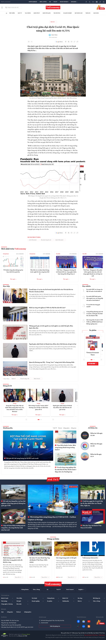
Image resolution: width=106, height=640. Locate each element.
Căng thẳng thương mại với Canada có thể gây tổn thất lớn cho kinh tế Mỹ (94, 313)
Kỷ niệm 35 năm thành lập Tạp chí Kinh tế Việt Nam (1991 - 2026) (40, 560)
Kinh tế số (37, 13)
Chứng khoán (33, 1)
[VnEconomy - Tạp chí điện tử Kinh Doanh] (53, 584)
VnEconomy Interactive (90, 558)
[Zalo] (93, 2)
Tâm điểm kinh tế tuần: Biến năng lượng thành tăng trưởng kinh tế (65, 447)
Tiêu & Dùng (43, 1)
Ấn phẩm (92, 330)
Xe (50, 1)
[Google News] (104, 2)
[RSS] (88, 626)
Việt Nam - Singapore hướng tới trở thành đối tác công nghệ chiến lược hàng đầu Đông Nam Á (66, 272)
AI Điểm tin (92, 428)
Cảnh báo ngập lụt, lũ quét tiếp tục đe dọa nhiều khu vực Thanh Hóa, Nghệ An (92, 503)
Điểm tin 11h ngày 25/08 (96, 445)
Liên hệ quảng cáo (55, 626)
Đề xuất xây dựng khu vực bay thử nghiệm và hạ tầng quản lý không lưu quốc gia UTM (13, 503)
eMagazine (73, 428)
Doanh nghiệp (67, 13)
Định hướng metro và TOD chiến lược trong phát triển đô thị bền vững (12, 560)
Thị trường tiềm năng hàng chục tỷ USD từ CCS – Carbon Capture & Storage (52, 518)
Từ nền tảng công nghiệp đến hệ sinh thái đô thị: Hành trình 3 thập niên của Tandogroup (65, 470)
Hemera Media (26, 634)
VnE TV (55, 1)
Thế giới (88, 13)
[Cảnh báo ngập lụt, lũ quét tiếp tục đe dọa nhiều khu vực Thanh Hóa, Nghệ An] (93, 492)
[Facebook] (86, 2)
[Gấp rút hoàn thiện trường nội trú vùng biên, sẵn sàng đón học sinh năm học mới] (13, 516)
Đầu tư (20, 13)
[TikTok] (100, 2)
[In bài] (29, 41)
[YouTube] (97, 2)
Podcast (60, 428)
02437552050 (44, 622)
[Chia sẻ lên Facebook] (66, 41)
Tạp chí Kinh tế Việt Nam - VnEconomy (94, 635)
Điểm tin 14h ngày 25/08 (96, 434)
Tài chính (28, 13)
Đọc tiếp (6, 286)
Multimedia (8, 428)
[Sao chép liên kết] (74, 41)
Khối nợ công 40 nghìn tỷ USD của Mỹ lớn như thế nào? (47, 307)
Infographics (66, 428)
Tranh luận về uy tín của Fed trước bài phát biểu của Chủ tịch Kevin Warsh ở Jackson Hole (51, 291)
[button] (38, 419)
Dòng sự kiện (53, 539)
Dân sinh (96, 13)
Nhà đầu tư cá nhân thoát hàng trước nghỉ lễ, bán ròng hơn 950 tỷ (39, 272)
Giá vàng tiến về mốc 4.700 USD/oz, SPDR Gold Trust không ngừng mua (94, 322)
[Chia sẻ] (77, 41)
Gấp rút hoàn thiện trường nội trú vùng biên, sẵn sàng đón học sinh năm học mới (13, 528)
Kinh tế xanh (46, 13)
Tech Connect (64, 1)
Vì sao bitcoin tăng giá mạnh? (93, 305)
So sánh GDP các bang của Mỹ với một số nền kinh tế (94, 290)
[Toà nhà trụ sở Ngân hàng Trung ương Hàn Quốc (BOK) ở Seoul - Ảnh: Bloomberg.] (53, 53)
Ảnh (2, 612)
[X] (90, 2)
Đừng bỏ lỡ (7, 386)
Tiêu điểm (12, 13)
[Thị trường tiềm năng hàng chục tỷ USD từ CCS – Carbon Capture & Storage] (53, 500)
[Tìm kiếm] (6, 7)
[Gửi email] (71, 41)
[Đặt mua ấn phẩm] (100, 7)
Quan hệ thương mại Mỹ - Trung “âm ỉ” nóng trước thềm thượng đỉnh (51, 362)
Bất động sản (78, 13)
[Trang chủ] (6, 13)
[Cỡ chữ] (31, 41)
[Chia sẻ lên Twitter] (68, 41)
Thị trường (57, 13)
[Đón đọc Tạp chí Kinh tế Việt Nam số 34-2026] (93, 516)
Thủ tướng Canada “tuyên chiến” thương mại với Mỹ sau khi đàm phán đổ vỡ (38, 407)
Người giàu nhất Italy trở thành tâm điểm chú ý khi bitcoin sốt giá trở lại (52, 344)
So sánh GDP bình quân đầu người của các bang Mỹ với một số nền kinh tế (94, 298)
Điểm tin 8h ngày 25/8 (96, 455)
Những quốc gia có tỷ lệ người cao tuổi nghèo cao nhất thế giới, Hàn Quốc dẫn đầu (51, 327)
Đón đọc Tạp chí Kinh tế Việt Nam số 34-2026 (91, 527)
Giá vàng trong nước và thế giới (66, 558)
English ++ (74, 1)
